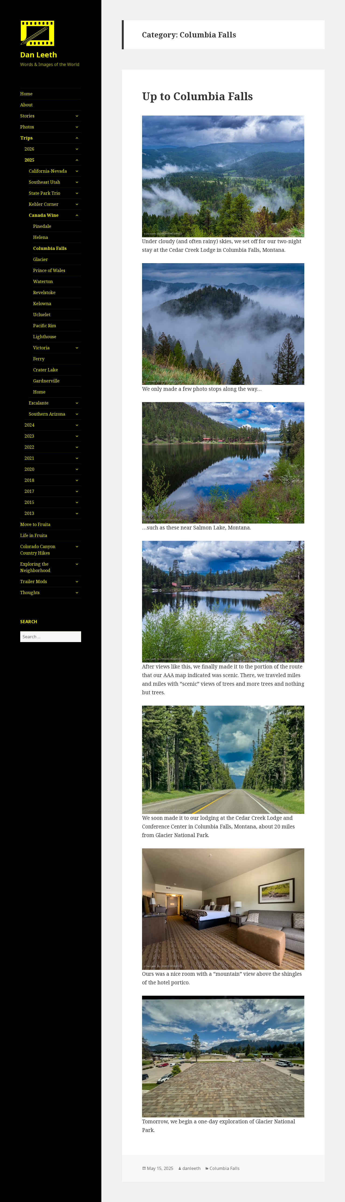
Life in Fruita (33, 535)
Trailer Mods (33, 581)
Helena (40, 237)
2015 (29, 502)
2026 (29, 149)
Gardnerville (46, 381)
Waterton (43, 281)
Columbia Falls (50, 248)
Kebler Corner (43, 204)
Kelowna (42, 303)
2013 (29, 513)
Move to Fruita (35, 524)
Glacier (40, 259)
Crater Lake (45, 370)
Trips (26, 138)
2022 (29, 447)
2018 (29, 480)
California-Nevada (48, 171)
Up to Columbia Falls (197, 96)
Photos (27, 127)
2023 (29, 436)
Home (26, 94)
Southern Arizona (47, 414)
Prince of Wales (49, 270)
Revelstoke (44, 292)
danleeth (191, 1168)
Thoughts (30, 592)
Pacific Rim (44, 326)
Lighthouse (44, 337)
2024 (29, 425)
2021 (29, 458)
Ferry (38, 359)
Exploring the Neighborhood (35, 567)
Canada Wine (43, 215)
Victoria (41, 348)
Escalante (39, 403)
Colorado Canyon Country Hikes (37, 549)
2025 (29, 160)
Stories (27, 116)
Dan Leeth (38, 55)
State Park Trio (44, 193)
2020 (29, 469)
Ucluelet (41, 315)
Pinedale (42, 226)
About (26, 105)
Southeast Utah (44, 182)
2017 (29, 491)
